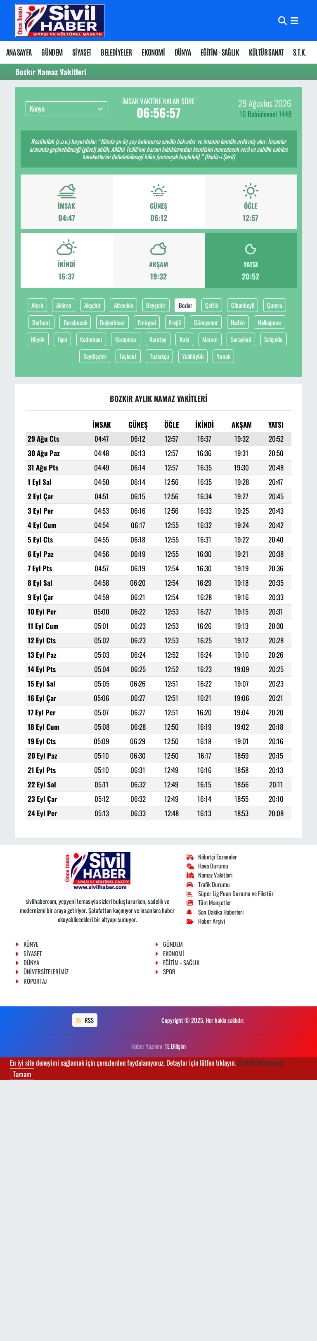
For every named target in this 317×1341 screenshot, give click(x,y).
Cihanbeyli (242, 305)
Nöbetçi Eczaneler (217, 856)
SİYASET (81, 52)
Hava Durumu (213, 865)
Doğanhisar (112, 322)
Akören (63, 305)
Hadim (238, 322)
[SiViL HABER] (59, 20)
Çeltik (211, 305)
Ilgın (62, 339)
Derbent (41, 322)
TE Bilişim (175, 1045)
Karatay (157, 339)
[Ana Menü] (294, 20)
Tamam (22, 1074)
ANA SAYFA (19, 52)
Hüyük (38, 339)
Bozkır (185, 305)
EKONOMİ (153, 52)
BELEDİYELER (116, 52)
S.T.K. (300, 52)
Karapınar (126, 339)
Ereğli (175, 322)
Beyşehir (156, 305)
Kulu (184, 339)
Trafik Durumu (214, 884)
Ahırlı (37, 305)
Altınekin (123, 305)
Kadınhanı (91, 339)
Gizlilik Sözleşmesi (260, 1062)
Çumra (274, 305)
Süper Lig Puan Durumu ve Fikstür (236, 893)
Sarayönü (241, 339)
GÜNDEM (51, 52)
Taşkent (128, 356)
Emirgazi (147, 322)
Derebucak (75, 322)
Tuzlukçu (159, 356)
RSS (88, 1019)
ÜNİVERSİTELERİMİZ (46, 971)
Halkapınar (270, 322)
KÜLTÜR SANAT (266, 52)
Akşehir (92, 305)
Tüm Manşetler (214, 902)
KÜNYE (31, 943)
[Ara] (282, 20)
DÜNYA (183, 52)
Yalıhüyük (192, 356)
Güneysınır (206, 322)
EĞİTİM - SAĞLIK (220, 52)
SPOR (169, 971)
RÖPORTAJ (35, 980)
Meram (210, 339)
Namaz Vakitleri (215, 874)
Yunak (223, 356)
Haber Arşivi (211, 920)
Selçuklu (273, 339)
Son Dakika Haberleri (221, 911)
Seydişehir (94, 356)
